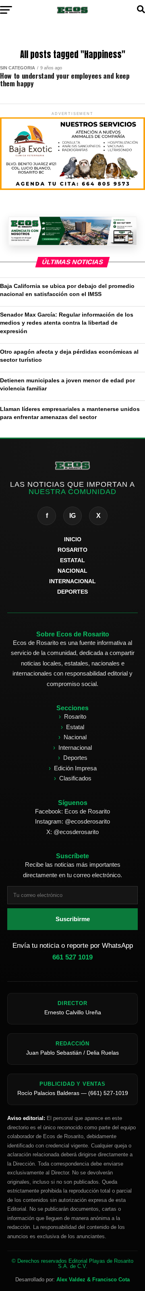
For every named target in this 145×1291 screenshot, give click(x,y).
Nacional (75, 737)
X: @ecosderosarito (72, 831)
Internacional (75, 747)
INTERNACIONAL (72, 581)
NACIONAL (72, 571)
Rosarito (75, 716)
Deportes (75, 757)
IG (72, 515)
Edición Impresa (75, 768)
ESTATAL (72, 560)
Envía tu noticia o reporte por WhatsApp (72, 951)
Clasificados (75, 778)
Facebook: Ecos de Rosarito (72, 811)
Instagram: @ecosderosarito (72, 821)
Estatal (75, 727)
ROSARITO (72, 550)
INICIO (72, 539)
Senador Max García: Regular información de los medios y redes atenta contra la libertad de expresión (66, 322)
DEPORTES (72, 591)
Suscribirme (73, 919)
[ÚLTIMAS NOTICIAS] (72, 231)
